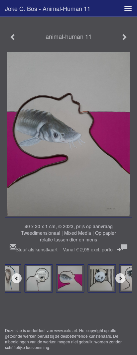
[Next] (120, 278)
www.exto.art (65, 330)
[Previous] (17, 278)
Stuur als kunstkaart (64, 249)
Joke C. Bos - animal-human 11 (47, 8)
